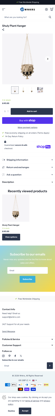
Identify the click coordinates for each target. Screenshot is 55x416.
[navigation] (15, 90)
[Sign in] (46, 9)
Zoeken (50, 17)
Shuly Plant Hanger (10, 225)
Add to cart (32, 111)
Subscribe (27, 279)
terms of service (32, 401)
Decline (11, 411)
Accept (25, 411)
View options (11, 237)
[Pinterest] (10, 356)
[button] (8, 109)
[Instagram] (3, 356)
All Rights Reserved (34, 375)
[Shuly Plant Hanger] (15, 208)
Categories (3, 9)
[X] (21, 356)
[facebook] (15, 356)
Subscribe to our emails (13, 360)
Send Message (8, 331)
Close (27, 339)
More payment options (27, 127)
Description (8, 182)
